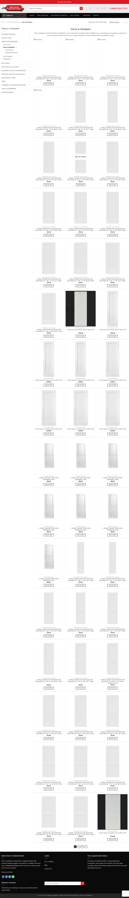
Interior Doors (9, 50)
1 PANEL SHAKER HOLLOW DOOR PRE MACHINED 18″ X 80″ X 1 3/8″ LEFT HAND (49, 78)
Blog (46, 865)
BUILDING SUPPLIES (8, 34)
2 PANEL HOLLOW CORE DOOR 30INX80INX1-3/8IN (49, 529)
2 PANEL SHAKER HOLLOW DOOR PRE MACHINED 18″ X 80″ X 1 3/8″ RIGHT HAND (112, 579)
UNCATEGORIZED (8, 92)
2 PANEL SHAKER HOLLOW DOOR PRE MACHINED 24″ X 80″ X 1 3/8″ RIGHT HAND (80, 630)
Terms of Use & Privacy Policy (69, 895)
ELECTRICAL (6, 63)
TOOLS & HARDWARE (9, 88)
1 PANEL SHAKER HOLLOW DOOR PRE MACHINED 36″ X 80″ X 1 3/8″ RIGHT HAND (48, 330)
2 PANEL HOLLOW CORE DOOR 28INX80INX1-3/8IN (112, 478)
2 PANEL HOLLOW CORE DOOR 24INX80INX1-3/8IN (49, 478)
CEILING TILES (6, 38)
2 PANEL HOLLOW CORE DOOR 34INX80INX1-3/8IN (112, 529)
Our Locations (42, 15)
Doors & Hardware (9, 47)
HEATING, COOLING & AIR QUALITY (13, 74)
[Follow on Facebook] (3, 876)
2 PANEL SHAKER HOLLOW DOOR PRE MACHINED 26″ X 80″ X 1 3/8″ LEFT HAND (112, 630)
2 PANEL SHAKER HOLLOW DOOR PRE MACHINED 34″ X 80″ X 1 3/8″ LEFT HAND (80, 783)
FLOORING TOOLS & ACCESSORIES (14, 70)
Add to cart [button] (48, 83)
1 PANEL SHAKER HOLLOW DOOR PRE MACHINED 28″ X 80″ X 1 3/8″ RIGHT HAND (80, 179)
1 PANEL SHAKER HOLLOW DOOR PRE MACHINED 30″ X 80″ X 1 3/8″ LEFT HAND (112, 179)
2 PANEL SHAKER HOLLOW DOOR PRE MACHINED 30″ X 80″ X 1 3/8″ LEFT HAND (49, 732)
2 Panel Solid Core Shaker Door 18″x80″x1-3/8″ (112, 833)
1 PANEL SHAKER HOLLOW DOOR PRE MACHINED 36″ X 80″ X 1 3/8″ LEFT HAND (112, 280)
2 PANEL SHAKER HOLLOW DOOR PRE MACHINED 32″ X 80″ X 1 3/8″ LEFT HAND (112, 732)
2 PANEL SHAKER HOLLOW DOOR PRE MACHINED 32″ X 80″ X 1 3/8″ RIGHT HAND (48, 783)
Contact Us (48, 869)
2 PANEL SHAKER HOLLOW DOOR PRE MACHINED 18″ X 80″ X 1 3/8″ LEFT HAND (80, 579)
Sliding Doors (7, 59)
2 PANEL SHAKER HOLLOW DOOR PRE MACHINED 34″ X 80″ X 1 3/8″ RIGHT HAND (112, 783)
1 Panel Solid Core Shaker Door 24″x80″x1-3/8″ (112, 329)
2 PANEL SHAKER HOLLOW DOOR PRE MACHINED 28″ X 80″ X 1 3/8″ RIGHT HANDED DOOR (112, 681)
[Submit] (81, 8)
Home (3, 22)
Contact (96, 15)
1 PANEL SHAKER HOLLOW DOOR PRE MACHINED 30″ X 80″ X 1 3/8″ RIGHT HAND (48, 229)
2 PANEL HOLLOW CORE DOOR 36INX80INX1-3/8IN (49, 579)
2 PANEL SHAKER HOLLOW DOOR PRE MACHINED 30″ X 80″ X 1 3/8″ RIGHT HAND (80, 732)
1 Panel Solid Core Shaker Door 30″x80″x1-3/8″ (112, 380)
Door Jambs (6, 44)
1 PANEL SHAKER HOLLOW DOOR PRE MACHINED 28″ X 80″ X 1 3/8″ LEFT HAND (49, 179)
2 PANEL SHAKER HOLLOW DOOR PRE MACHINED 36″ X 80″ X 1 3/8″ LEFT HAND (49, 833)
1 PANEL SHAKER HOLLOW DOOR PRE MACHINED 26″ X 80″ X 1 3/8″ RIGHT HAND (112, 128)
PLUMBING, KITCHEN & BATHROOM (14, 85)
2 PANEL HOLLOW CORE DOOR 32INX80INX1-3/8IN (80, 529)
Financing (86, 15)
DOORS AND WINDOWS (13, 22)
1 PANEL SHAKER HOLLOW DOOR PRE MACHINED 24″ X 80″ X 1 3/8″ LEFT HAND (112, 78)
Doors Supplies (7, 56)
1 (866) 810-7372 (118, 8)
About (32, 15)
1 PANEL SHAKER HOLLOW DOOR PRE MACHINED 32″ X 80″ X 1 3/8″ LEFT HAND (80, 229)
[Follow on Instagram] (6, 876)
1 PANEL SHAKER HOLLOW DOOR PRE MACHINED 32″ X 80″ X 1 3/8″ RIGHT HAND (112, 229)
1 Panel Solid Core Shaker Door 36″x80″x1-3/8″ (112, 429)
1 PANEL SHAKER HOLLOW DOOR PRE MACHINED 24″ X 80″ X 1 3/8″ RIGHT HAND (48, 128)
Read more (80, 184)
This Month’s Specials (59, 15)
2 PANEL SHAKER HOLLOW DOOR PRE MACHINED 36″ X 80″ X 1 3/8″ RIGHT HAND (80, 833)
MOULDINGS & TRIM (8, 78)
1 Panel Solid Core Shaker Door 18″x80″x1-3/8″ (80, 329)
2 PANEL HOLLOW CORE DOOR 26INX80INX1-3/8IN (80, 478)
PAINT (4, 81)
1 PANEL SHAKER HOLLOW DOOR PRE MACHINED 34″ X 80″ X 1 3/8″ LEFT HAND (49, 280)
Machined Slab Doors (11, 52)
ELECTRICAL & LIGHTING (10, 67)
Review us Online (7, 872)
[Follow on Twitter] (9, 876)
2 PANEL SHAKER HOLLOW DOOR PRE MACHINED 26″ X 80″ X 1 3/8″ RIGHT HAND (48, 680)
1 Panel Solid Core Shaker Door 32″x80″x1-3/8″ (48, 429)
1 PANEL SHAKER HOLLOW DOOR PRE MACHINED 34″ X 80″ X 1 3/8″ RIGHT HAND (80, 280)
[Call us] (13, 876)
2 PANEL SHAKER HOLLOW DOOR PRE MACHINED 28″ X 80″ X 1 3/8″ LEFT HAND (80, 680)
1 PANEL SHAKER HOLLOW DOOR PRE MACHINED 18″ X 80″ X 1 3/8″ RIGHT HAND (80, 78)
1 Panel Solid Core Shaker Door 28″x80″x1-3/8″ (80, 380)
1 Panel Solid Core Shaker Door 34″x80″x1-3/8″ (80, 429)
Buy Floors (74, 15)
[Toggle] (30, 34)
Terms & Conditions (86, 895)
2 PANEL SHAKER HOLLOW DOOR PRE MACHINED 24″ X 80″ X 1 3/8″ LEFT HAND (49, 630)
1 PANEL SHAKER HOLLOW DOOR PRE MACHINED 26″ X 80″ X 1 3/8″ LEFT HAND (80, 128)
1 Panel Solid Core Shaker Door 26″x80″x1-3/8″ (48, 380)
